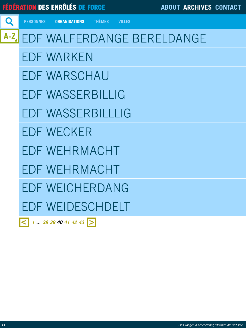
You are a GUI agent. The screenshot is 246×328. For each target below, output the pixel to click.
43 (81, 222)
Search (9, 21)
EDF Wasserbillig (73, 94)
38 (45, 222)
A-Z (10, 36)
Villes (124, 21)
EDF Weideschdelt (75, 206)
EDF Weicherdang (75, 188)
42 (74, 222)
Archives (197, 7)
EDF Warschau (65, 76)
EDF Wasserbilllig (76, 113)
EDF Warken (57, 57)
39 (52, 222)
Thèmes (101, 21)
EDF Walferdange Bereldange (113, 38)
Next (91, 222)
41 (66, 222)
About (170, 7)
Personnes (35, 21)
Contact (228, 7)
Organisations (69, 21)
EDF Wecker (56, 132)
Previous (24, 222)
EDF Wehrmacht (70, 151)
